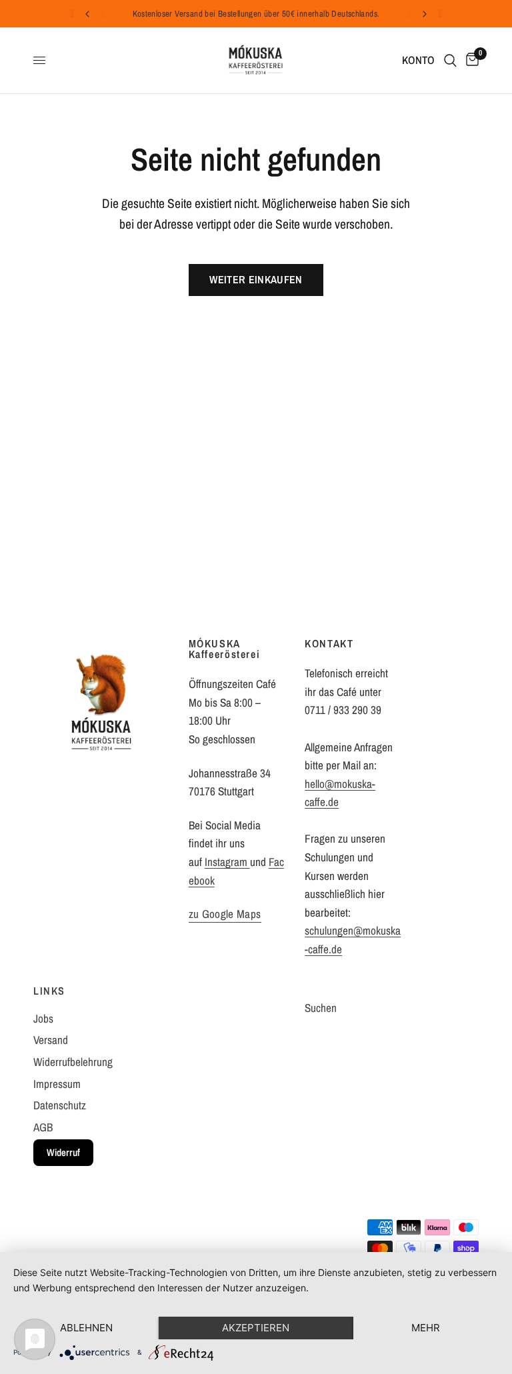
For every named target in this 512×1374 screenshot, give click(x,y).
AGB (43, 1127)
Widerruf (63, 1152)
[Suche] (450, 60)
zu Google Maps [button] (225, 914)
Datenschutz (59, 1105)
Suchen (321, 1007)
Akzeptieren (255, 1327)
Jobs (43, 1018)
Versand (50, 1039)
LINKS (49, 990)
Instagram (227, 861)
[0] (470, 60)
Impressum (57, 1083)
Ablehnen (86, 1327)
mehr (425, 1327)
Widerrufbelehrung (73, 1061)
